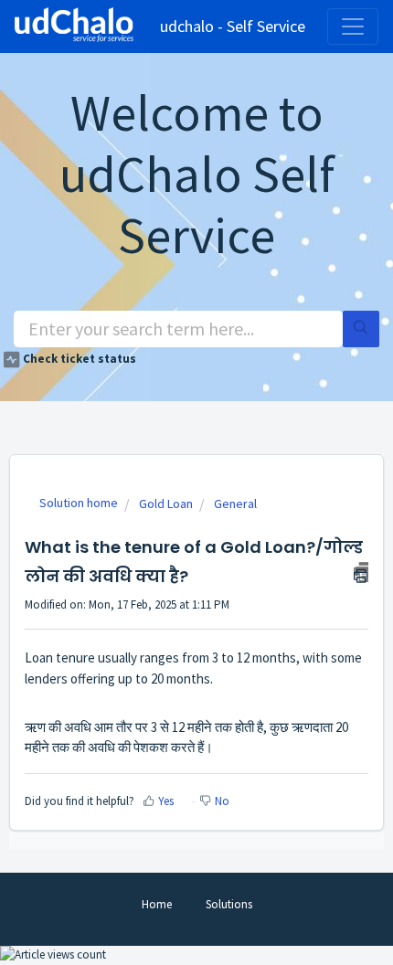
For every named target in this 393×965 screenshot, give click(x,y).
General (235, 503)
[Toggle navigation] (352, 26)
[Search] (361, 329)
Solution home (78, 502)
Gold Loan (166, 503)
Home (157, 904)
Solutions (229, 904)
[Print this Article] (361, 572)
